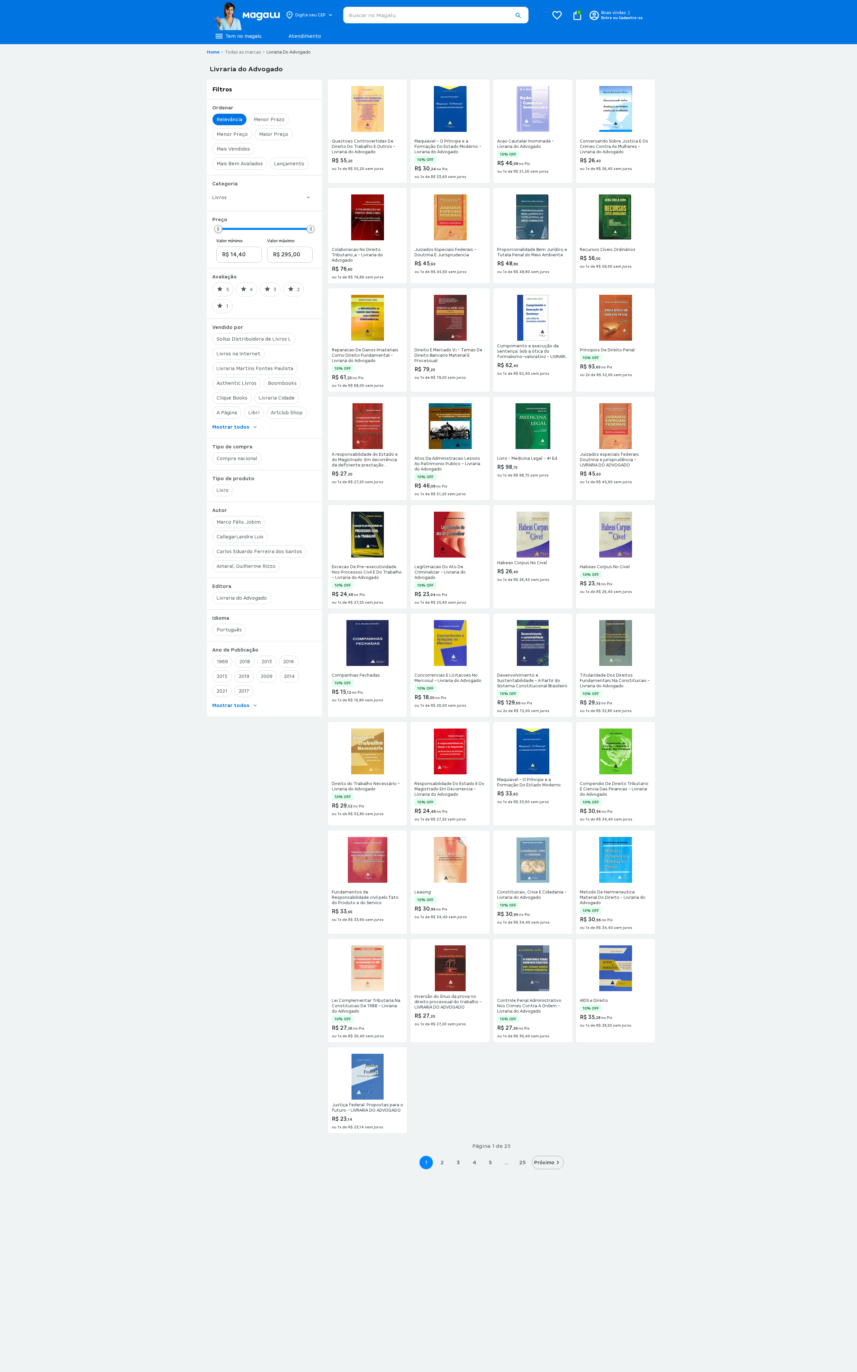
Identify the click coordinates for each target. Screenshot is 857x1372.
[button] (518, 15)
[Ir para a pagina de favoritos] (557, 15)
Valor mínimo (229, 241)
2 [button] (442, 1162)
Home (213, 52)
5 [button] (490, 1162)
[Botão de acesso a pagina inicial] (247, 15)
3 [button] (458, 1162)
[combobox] (436, 15)
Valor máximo (281, 241)
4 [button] (474, 1162)
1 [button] (426, 1162)
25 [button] (522, 1162)
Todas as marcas (243, 52)
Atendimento (305, 36)
